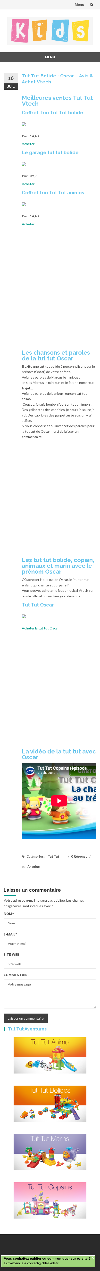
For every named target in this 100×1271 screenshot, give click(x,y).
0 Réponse (79, 856)
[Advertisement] (50, 290)
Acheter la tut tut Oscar (40, 628)
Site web (11, 954)
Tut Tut (53, 856)
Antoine (33, 867)
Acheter (28, 144)
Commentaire (16, 974)
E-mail (10, 934)
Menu (79, 4)
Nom (9, 913)
